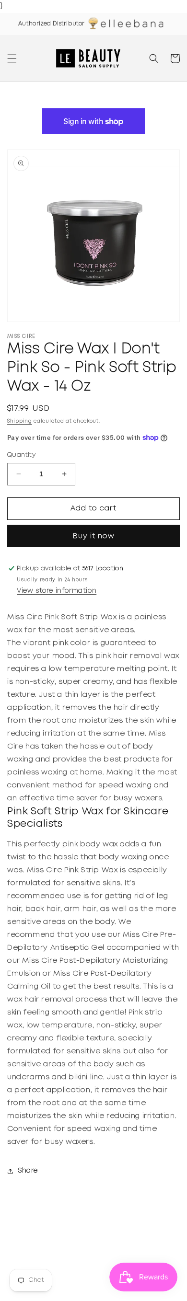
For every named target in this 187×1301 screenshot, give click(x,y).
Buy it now (94, 536)
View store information (56, 591)
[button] (12, 58)
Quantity (21, 455)
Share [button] (28, 1171)
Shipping (19, 421)
